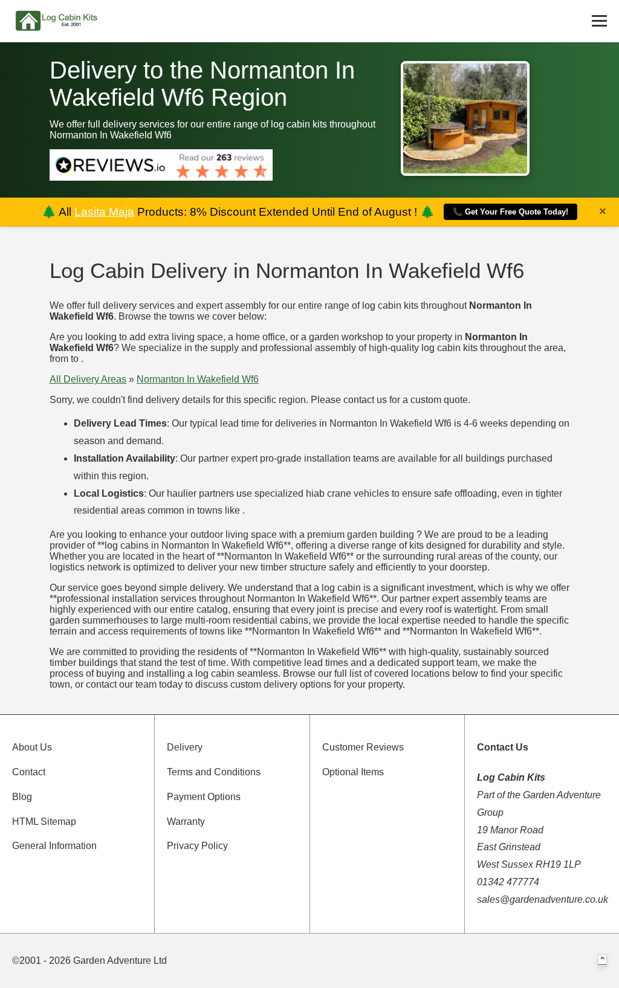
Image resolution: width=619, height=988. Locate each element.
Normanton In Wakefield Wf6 (198, 379)
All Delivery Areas (88, 379)
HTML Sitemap (44, 821)
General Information (54, 846)
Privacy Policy (197, 846)
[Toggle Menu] (599, 21)
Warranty (186, 821)
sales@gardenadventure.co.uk (542, 899)
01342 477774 (508, 882)
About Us (32, 747)
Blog (22, 797)
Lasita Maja (104, 211)
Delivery (185, 747)
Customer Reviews (363, 747)
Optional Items (353, 772)
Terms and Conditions (214, 772)
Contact (28, 772)
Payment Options (204, 797)
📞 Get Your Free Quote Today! (510, 211)
